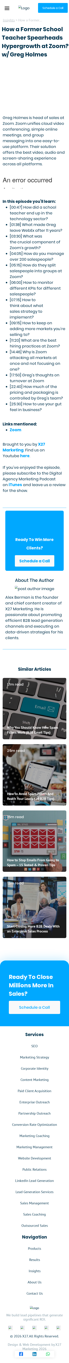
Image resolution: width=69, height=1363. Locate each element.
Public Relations (34, 1169)
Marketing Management (34, 1147)
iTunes (15, 485)
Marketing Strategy (34, 1057)
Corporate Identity (34, 1068)
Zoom (15, 430)
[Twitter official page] (34, 1328)
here (25, 456)
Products (34, 1248)
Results (34, 1259)
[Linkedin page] (34, 1354)
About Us (34, 1282)
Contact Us (35, 1293)
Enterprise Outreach (34, 1102)
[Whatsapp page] (48, 1354)
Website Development (34, 1158)
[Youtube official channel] (58, 1328)
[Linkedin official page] (22, 1328)
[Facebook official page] (10, 1328)
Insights (9, 20)
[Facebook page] (21, 1354)
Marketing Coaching (34, 1136)
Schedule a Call (34, 561)
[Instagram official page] (46, 1328)
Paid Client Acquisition (34, 1091)
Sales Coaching (34, 1214)
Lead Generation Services (34, 1192)
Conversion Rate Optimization (34, 1124)
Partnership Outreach (34, 1113)
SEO (34, 1046)
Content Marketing (35, 1079)
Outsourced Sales (34, 1225)
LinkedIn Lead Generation (34, 1180)
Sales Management (34, 1203)
